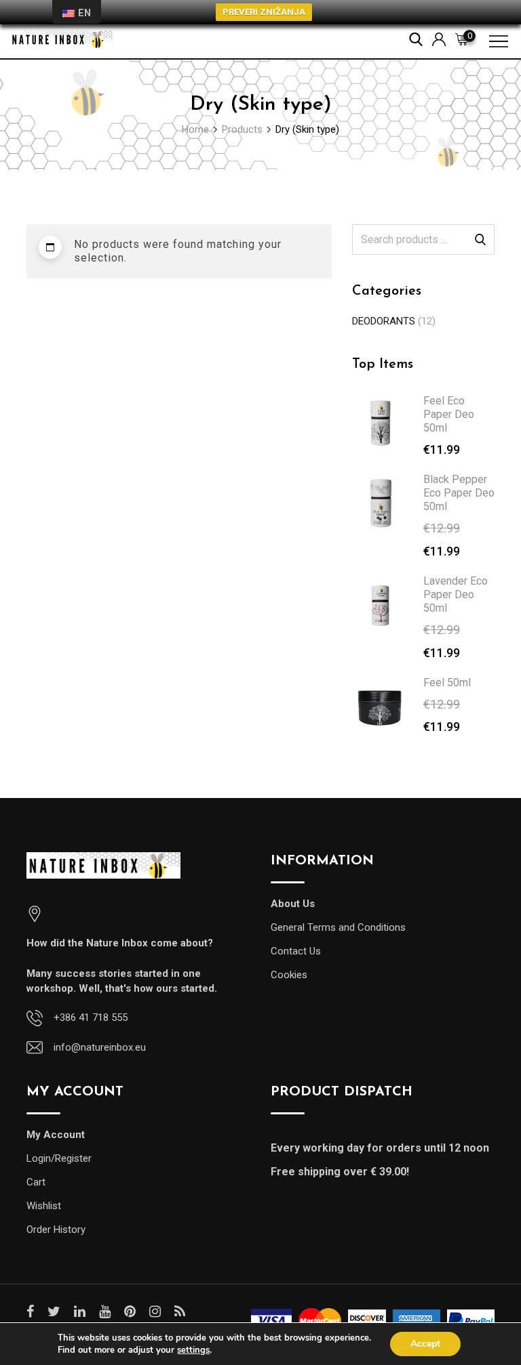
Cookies (289, 975)
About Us (293, 904)
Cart (35, 1182)
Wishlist (43, 1206)
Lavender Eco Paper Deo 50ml (455, 594)
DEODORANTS (383, 321)
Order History (55, 1229)
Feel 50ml (447, 682)
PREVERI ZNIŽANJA (264, 12)
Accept (425, 1343)
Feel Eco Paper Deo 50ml (448, 414)
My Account (55, 1135)
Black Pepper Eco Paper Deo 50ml (459, 493)
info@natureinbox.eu (100, 1047)
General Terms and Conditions (338, 927)
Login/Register (59, 1158)
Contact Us (296, 951)
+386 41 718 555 (91, 1017)
